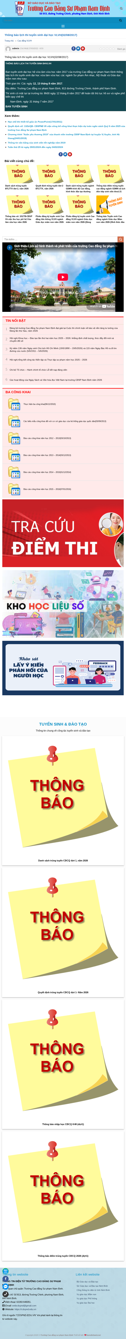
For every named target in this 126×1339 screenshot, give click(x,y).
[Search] (122, 8)
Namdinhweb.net (93, 1335)
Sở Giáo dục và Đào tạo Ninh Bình (92, 1286)
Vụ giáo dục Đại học (86, 1303)
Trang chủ (9, 41)
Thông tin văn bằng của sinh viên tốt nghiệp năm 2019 (36, 142)
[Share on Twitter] (78, 48)
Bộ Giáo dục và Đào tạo (87, 1282)
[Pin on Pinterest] (83, 48)
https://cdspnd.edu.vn (25, 1309)
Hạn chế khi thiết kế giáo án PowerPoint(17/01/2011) (35, 122)
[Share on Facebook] (73, 48)
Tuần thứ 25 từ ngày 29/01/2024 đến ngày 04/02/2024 (35, 147)
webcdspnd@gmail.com (24, 1305)
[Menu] (63, 26)
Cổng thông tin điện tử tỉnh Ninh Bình (93, 1290)
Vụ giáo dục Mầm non (86, 1294)
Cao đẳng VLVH (25, 41)
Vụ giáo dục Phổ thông (87, 1298)
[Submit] (120, 20)
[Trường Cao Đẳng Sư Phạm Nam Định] (63, 8)
